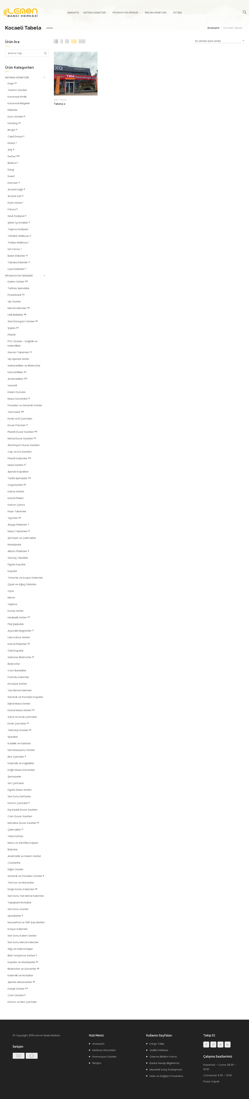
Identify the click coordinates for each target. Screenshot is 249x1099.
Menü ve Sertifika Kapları (23, 843)
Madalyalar (14, 544)
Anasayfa (73, 12)
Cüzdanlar (14, 862)
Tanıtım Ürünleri (17, 90)
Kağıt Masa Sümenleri (21, 770)
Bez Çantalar (17, 756)
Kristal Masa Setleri (21, 710)
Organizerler (17, 485)
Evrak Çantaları (18, 723)
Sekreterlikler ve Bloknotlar (24, 365)
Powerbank (16, 295)
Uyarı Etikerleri (17, 269)
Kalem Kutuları (17, 392)
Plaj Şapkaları (16, 624)
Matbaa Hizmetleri (94, 12)
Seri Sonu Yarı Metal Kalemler (26, 896)
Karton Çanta (16, 504)
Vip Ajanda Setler (18, 359)
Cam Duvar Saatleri (20, 816)
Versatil (12, 385)
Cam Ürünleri (17, 995)
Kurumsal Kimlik (17, 96)
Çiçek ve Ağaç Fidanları (22, 584)
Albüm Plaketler (18, 551)
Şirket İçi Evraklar (19, 222)
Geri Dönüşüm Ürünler (23, 321)
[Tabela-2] (76, 73)
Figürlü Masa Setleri (20, 790)
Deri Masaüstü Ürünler (21, 750)
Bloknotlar (14, 664)
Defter (14, 156)
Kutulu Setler (16, 611)
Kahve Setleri (16, 491)
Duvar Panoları (18, 425)
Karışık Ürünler (18, 988)
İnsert (11, 176)
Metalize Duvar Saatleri (23, 823)
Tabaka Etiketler (19, 262)
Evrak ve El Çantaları (20, 418)
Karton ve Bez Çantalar (22, 1002)
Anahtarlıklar (17, 379)
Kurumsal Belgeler (19, 103)
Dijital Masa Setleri (19, 703)
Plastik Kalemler (19, 458)
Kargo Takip (157, 1043)
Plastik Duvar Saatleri (22, 432)
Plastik (12, 334)
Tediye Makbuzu (18, 242)
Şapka (13, 328)
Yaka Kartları (15, 836)
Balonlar (13, 849)
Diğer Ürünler (15, 869)
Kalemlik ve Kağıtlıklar (21, 763)
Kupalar (12, 571)
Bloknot (13, 163)
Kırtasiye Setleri (17, 683)
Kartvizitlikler (17, 372)
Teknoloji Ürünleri (19, 730)
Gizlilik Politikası (159, 1050)
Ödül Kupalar (16, 650)
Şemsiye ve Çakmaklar (22, 538)
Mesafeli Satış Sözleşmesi (166, 1069)
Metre (11, 597)
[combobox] (219, 41)
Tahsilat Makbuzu (19, 236)
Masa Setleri (17, 465)
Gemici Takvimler (20, 352)
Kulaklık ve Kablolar (19, 743)
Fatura (13, 209)
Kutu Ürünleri (16, 116)
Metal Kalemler (19, 308)
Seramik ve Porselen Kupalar (25, 697)
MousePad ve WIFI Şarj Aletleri (26, 922)
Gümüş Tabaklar (18, 558)
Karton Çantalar (19, 803)
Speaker (13, 737)
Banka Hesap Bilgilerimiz (164, 1063)
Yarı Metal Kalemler (20, 690)
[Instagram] (213, 1045)
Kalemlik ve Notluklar (20, 975)
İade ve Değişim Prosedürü (166, 1076)
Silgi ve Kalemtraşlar (20, 949)
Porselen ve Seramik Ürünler (25, 405)
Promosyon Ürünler (125, 12)
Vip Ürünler (14, 301)
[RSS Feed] (220, 1045)
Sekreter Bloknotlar (21, 657)
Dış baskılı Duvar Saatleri (22, 809)
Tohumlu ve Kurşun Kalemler (25, 577)
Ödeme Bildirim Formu (163, 1056)
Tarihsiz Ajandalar (18, 288)
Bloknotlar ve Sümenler (23, 969)
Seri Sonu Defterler (19, 796)
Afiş (11, 149)
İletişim (177, 12)
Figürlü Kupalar (17, 564)
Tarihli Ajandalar (19, 478)
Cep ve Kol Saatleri (20, 451)
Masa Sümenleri (19, 398)
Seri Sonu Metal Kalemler (23, 942)
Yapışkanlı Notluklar (19, 902)
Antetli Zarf (16, 196)
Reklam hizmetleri (155, 12)
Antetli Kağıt (16, 189)
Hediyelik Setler (19, 617)
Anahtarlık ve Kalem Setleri (24, 856)
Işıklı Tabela (60, 99)
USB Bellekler (17, 314)
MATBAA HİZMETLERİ (17, 77)
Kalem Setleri (18, 281)
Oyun (11, 591)
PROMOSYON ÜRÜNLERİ (19, 275)
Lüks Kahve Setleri (19, 637)
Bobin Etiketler (18, 255)
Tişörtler (14, 518)
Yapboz (12, 604)
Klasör (12, 143)
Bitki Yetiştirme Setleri (22, 955)
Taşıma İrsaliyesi (18, 229)
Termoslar (16, 412)
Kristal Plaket (16, 498)
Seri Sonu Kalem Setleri (22, 935)
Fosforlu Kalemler (18, 677)
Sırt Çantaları (16, 783)
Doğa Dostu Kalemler (22, 889)
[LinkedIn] (228, 1045)
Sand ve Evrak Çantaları (22, 717)
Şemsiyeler (14, 776)
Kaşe (12, 83)
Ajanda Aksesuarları (21, 982)
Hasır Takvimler (17, 511)
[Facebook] (206, 1045)
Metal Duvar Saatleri (22, 438)
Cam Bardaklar (17, 670)
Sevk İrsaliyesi (17, 216)
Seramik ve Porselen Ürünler (26, 876)
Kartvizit (14, 183)
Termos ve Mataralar (21, 882)
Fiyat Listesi (15, 202)
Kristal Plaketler (19, 644)
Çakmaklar (15, 829)
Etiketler (13, 110)
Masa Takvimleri (19, 531)
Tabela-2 (59, 103)
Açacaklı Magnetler (21, 630)
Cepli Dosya (16, 136)
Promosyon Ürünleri (104, 1056)
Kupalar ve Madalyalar (23, 962)
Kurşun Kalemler (18, 929)
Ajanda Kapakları (18, 471)
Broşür (12, 130)
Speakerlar (15, 915)
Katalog (14, 123)
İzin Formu (15, 249)
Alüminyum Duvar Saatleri (23, 445)
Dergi (11, 169)
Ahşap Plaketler (18, 524)
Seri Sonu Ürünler (18, 909)
